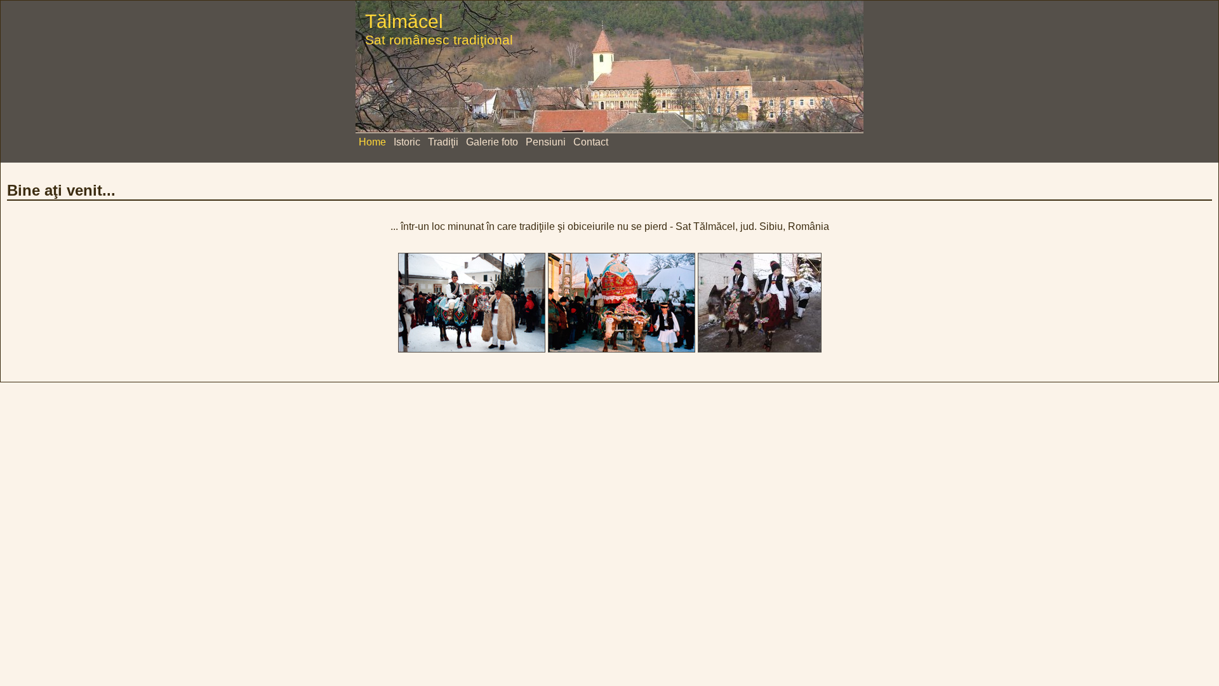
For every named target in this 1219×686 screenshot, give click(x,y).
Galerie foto (492, 142)
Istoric (407, 142)
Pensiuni (546, 142)
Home (372, 142)
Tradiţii (443, 142)
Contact (590, 142)
